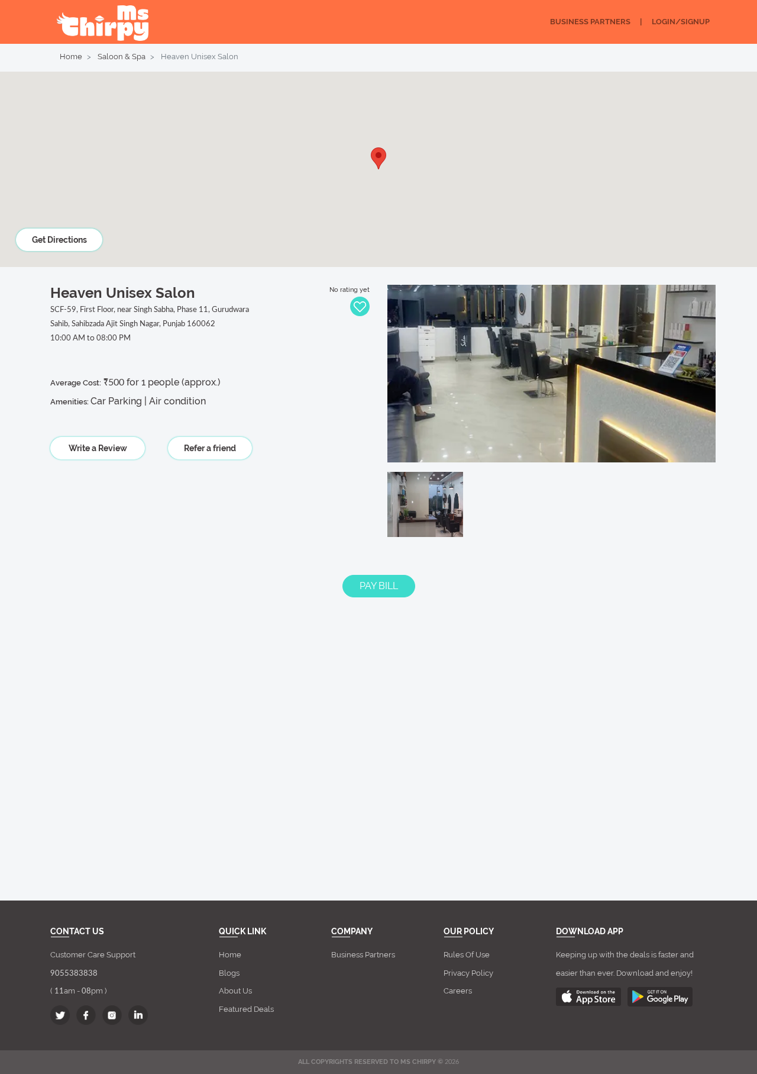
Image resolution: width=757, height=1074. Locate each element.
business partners (363, 954)
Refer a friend (210, 448)
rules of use (467, 954)
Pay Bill (379, 585)
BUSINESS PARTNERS (590, 21)
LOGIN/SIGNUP (681, 21)
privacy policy (468, 973)
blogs (229, 973)
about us (235, 990)
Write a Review (98, 448)
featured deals (246, 1009)
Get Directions (59, 239)
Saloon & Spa (121, 56)
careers (458, 990)
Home (71, 56)
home (230, 954)
